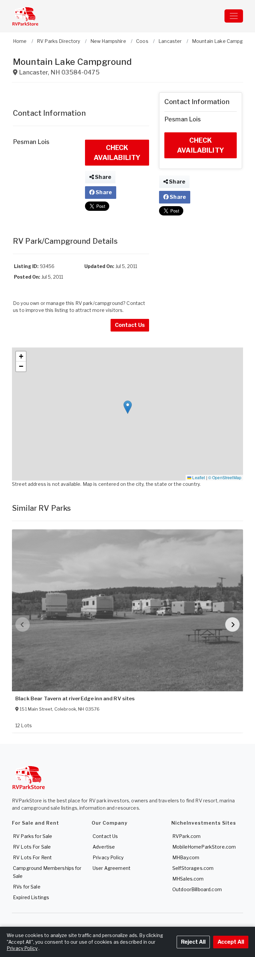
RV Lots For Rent (32, 857)
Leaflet (198, 477)
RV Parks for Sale (32, 836)
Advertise (104, 847)
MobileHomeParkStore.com (204, 847)
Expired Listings (31, 897)
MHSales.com (188, 879)
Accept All (230, 942)
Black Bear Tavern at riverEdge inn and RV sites (75, 699)
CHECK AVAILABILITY (117, 153)
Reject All (193, 942)
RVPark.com (186, 836)
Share (102, 177)
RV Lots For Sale (32, 847)
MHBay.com (185, 857)
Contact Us (130, 325)
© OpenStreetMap (224, 477)
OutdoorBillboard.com (197, 889)
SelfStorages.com (192, 868)
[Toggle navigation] (233, 16)
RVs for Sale (27, 886)
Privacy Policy (108, 857)
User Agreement (111, 868)
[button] (128, 407)
